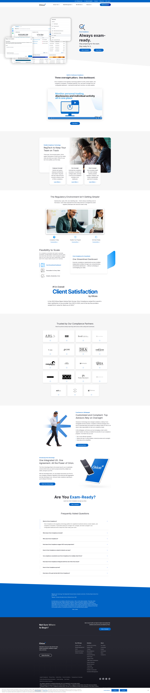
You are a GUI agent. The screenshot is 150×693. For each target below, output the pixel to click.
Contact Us (103, 654)
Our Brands (103, 651)
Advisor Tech (55, 4)
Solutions (89, 643)
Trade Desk (89, 666)
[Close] (148, 690)
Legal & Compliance (44, 677)
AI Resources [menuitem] (79, 1)
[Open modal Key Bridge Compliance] (66, 363)
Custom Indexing (90, 662)
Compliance (89, 653)
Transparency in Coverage (76, 677)
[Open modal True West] (74, 390)
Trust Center (66, 679)
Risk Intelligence (90, 651)
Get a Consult (105, 4)
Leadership (103, 647)
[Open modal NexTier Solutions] (50, 377)
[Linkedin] (109, 679)
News (102, 653)
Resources (88, 4)
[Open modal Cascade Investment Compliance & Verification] (99, 336)
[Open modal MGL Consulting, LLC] (83, 363)
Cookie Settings (60, 679)
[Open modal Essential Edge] (99, 350)
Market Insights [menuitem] (89, 1)
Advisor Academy (79, 653)
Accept (123, 690)
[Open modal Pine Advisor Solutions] (99, 377)
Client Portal (89, 656)
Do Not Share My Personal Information (48, 679)
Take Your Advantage (47, 484)
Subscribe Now (45, 655)
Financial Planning (91, 654)
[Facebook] (103, 679)
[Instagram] (100, 679)
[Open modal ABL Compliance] (50, 336)
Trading (88, 649)
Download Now (54, 242)
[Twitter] (106, 679)
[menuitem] (56, 4)
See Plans (98, 50)
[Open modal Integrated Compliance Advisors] (50, 363)
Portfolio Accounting (91, 645)
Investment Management (92, 671)
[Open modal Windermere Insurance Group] (91, 390)
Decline (115, 690)
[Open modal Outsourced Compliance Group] (66, 377)
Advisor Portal (90, 658)
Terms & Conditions (66, 677)
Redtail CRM (89, 647)
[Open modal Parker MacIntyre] (83, 377)
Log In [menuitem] (108, 1)
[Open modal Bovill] (83, 336)
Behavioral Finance (79, 651)
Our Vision (103, 645)
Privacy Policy (52, 677)
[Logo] (42, 4)
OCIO (76, 649)
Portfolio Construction (92, 669)
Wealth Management (67, 4)
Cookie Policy (58, 677)
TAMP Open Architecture (92, 660)
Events (102, 649)
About (102, 643)
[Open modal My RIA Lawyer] (99, 363)
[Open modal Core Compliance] (66, 350)
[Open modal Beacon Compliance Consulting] (66, 336)
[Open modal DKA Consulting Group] (83, 350)
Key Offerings (78, 643)
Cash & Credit (90, 668)
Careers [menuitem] (96, 1)
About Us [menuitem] (102, 1)
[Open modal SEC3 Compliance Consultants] (58, 390)
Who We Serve (79, 4)
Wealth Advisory (90, 664)
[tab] (54, 239)
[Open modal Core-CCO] (50, 350)
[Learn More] (57, 175)
